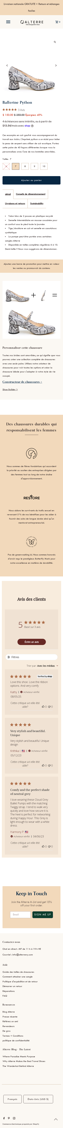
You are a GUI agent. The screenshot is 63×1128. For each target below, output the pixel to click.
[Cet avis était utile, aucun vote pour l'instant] (43, 707)
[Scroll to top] (56, 1119)
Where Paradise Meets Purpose (19, 1056)
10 (44, 166)
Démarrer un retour (12, 986)
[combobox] (42, 665)
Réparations (9, 991)
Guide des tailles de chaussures (18, 972)
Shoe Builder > (10, 389)
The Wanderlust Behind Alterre (18, 1066)
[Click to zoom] (55, 42)
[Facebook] (4, 1118)
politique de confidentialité (16, 1040)
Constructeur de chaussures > (22, 382)
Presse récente (10, 1016)
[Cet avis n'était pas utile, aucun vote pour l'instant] (49, 707)
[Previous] (7, 65)
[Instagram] (13, 1118)
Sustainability (37, 203)
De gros (6, 1031)
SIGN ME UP (42, 914)
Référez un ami (10, 1021)
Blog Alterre (9, 1012)
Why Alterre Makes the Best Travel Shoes (24, 1061)
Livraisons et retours (15, 203)
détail (8, 194)
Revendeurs (8, 1026)
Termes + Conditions (13, 1036)
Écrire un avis (32, 641)
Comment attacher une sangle (18, 976)
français (12, 1099)
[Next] (56, 65)
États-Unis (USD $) (38, 1099)
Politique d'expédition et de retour (20, 981)
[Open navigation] (8, 22)
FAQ (5, 996)
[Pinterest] (8, 1118)
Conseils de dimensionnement (30, 194)
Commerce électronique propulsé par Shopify (21, 1124)
